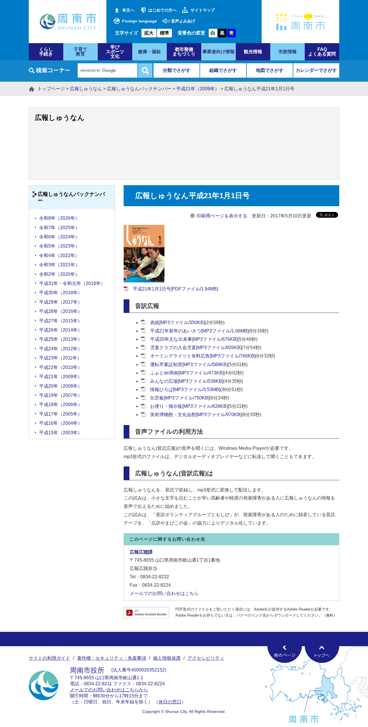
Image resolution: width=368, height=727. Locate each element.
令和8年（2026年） (59, 218)
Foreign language (139, 21)
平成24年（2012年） (60, 348)
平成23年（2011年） (60, 357)
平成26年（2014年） (60, 330)
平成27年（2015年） (60, 320)
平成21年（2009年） (197, 88)
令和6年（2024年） (59, 236)
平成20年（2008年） (60, 386)
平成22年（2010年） (60, 367)
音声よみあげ (183, 21)
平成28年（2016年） (60, 311)
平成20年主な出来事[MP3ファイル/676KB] (193, 339)
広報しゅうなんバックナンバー (139, 88)
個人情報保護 (167, 658)
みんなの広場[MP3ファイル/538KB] (186, 381)
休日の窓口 (169, 701)
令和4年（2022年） (59, 255)
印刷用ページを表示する (222, 215)
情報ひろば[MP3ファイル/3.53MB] (185, 389)
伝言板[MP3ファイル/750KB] (179, 397)
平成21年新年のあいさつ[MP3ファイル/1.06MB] (199, 330)
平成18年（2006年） (60, 404)
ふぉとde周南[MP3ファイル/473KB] (187, 372)
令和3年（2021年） (59, 264)
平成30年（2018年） (60, 292)
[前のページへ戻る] (284, 654)
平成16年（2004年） (60, 423)
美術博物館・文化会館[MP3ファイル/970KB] (195, 414)
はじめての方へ (162, 10)
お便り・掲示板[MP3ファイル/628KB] (189, 406)
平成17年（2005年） (60, 414)
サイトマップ (203, 10)
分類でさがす (176, 70)
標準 (164, 32)
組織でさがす (223, 70)
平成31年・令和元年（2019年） (72, 283)
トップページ (51, 88)
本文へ (128, 10)
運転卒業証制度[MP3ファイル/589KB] (189, 364)
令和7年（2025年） (59, 227)
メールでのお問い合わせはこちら (164, 593)
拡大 (149, 32)
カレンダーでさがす (316, 70)
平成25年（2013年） (60, 339)
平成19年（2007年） (60, 395)
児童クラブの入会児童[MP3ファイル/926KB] (195, 347)
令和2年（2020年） (59, 274)
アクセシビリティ (205, 658)
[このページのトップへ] (322, 654)
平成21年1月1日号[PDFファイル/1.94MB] (175, 288)
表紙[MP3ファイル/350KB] (177, 322)
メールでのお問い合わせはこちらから (109, 689)
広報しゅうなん (86, 88)
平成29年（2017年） (60, 302)
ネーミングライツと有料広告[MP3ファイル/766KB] (202, 355)
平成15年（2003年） (60, 432)
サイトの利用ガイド (49, 658)
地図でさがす (269, 70)
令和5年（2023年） (59, 246)
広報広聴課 (141, 552)
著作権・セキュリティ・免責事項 (111, 658)
